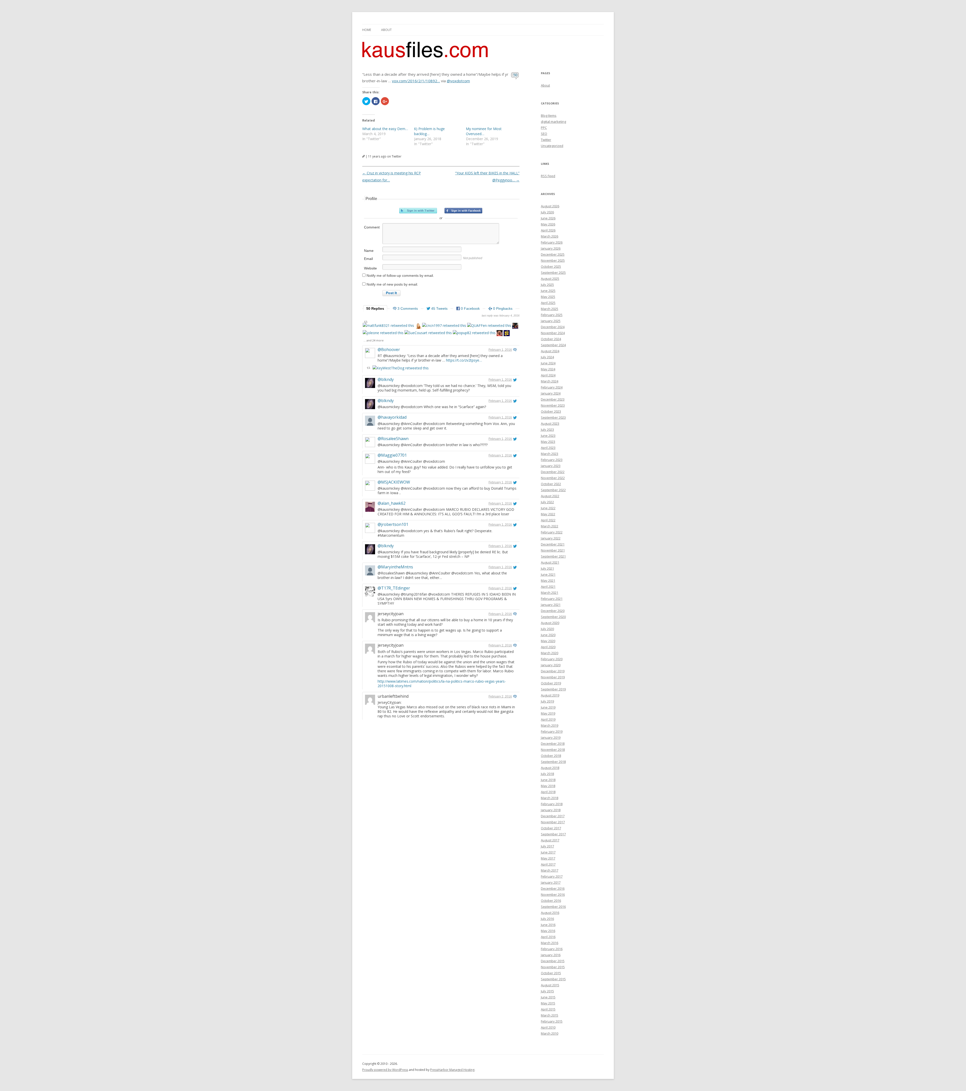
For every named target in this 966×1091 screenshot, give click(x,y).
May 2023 (548, 441)
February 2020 (551, 659)
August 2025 (550, 278)
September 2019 (553, 689)
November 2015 (553, 967)
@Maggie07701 (392, 455)
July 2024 (547, 357)
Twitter (546, 139)
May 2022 (548, 514)
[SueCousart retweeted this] (428, 332)
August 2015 (550, 985)
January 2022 (550, 538)
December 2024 (553, 327)
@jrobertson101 (393, 524)
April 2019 (548, 719)
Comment (372, 227)
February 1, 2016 (500, 350)
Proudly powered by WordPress (385, 1070)
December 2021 (553, 544)
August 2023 (550, 423)
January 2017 (550, 882)
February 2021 (551, 598)
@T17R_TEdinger (394, 588)
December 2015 (553, 961)
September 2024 (553, 345)
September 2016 (553, 906)
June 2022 (548, 508)
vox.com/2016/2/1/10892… (416, 80)
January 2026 (550, 248)
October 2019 (551, 683)
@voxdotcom (458, 80)
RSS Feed (548, 176)
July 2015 (547, 991)
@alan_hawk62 (392, 503)
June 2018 (548, 779)
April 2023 (548, 447)
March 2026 (549, 236)
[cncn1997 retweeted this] (444, 325)
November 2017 (553, 822)
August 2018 (550, 767)
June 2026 (548, 218)
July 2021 (547, 568)
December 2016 (553, 888)
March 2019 (549, 725)
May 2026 (548, 224)
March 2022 (549, 526)
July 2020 (547, 629)
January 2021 (550, 604)
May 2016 (548, 930)
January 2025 (550, 321)
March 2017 (549, 870)
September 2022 (553, 490)
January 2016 (550, 955)
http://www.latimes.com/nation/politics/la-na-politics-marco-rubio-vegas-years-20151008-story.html (442, 683)
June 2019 (548, 707)
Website (370, 268)
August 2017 (550, 840)
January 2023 (550, 465)
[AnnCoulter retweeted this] (418, 326)
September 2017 (553, 834)
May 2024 (548, 369)
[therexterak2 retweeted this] (499, 333)
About (386, 30)
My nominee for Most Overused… (484, 131)
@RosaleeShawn (393, 438)
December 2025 (553, 254)
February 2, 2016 (500, 588)
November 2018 (553, 749)
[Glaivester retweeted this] (506, 333)
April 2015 (548, 1009)
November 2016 (553, 894)
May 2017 (548, 858)
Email (368, 259)
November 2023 (553, 405)
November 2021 (553, 550)
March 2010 (549, 1033)
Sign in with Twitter (418, 210)
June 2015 (548, 997)
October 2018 (551, 755)
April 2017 (548, 864)
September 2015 (553, 979)
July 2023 (547, 429)
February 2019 (551, 731)
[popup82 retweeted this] (474, 332)
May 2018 (548, 786)
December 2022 (553, 472)
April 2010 (548, 1027)
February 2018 (551, 804)
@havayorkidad (392, 417)
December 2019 (553, 671)
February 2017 (551, 876)
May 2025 (548, 296)
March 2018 (549, 798)
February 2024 (551, 387)
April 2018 (548, 792)
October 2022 (551, 484)
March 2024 (549, 381)
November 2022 (553, 478)
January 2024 (550, 393)
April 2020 (548, 647)
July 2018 (547, 773)
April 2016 (548, 936)
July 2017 (547, 846)
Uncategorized (552, 145)
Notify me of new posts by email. (392, 284)
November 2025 (553, 260)
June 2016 (548, 924)
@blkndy (386, 379)
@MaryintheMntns (395, 567)
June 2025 (548, 290)
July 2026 (547, 212)
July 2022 (547, 502)
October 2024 (551, 339)
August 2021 (550, 562)
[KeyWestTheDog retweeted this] (400, 368)
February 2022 (551, 532)
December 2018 (553, 743)
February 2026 (551, 242)
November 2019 (553, 677)
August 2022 (550, 496)
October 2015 (551, 973)
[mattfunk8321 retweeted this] (388, 325)
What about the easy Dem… (385, 128)
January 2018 (550, 810)
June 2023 (548, 435)
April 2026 (548, 230)
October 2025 (551, 266)
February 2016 (551, 949)
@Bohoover (389, 349)
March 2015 (549, 1015)
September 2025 (553, 272)
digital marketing (553, 121)
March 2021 (549, 592)
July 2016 (547, 918)
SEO (544, 133)
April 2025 (548, 302)
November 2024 (553, 333)
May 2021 (548, 580)
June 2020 (548, 635)
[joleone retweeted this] (383, 332)
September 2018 (553, 761)
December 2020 (553, 610)
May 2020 (548, 641)
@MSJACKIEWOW (394, 482)
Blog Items (548, 115)
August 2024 (550, 351)
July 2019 (547, 701)
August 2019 (550, 695)
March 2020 (549, 653)
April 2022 (548, 520)
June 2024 (548, 363)
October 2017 (551, 828)
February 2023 (551, 459)
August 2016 (550, 912)
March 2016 (549, 943)
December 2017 (553, 816)
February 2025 (551, 315)
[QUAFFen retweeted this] (489, 325)
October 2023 (551, 411)
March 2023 (549, 453)
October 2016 (551, 900)
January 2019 (550, 737)
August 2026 (550, 206)
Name (369, 251)
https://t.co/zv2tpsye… (464, 360)
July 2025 (547, 284)
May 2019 (548, 713)
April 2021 (548, 586)
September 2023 (553, 417)
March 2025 (549, 308)
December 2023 (553, 399)
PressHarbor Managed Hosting (452, 1070)
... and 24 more (374, 340)
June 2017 (548, 852)
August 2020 (550, 622)
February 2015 (551, 1021)
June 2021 (548, 574)
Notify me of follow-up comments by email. (400, 276)
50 (515, 74)
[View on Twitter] (515, 350)
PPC (544, 127)
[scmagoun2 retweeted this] (515, 326)
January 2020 (550, 665)
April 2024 (548, 375)
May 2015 (548, 1003)
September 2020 (553, 616)
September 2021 (553, 556)
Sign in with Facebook (463, 210)
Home (366, 30)
